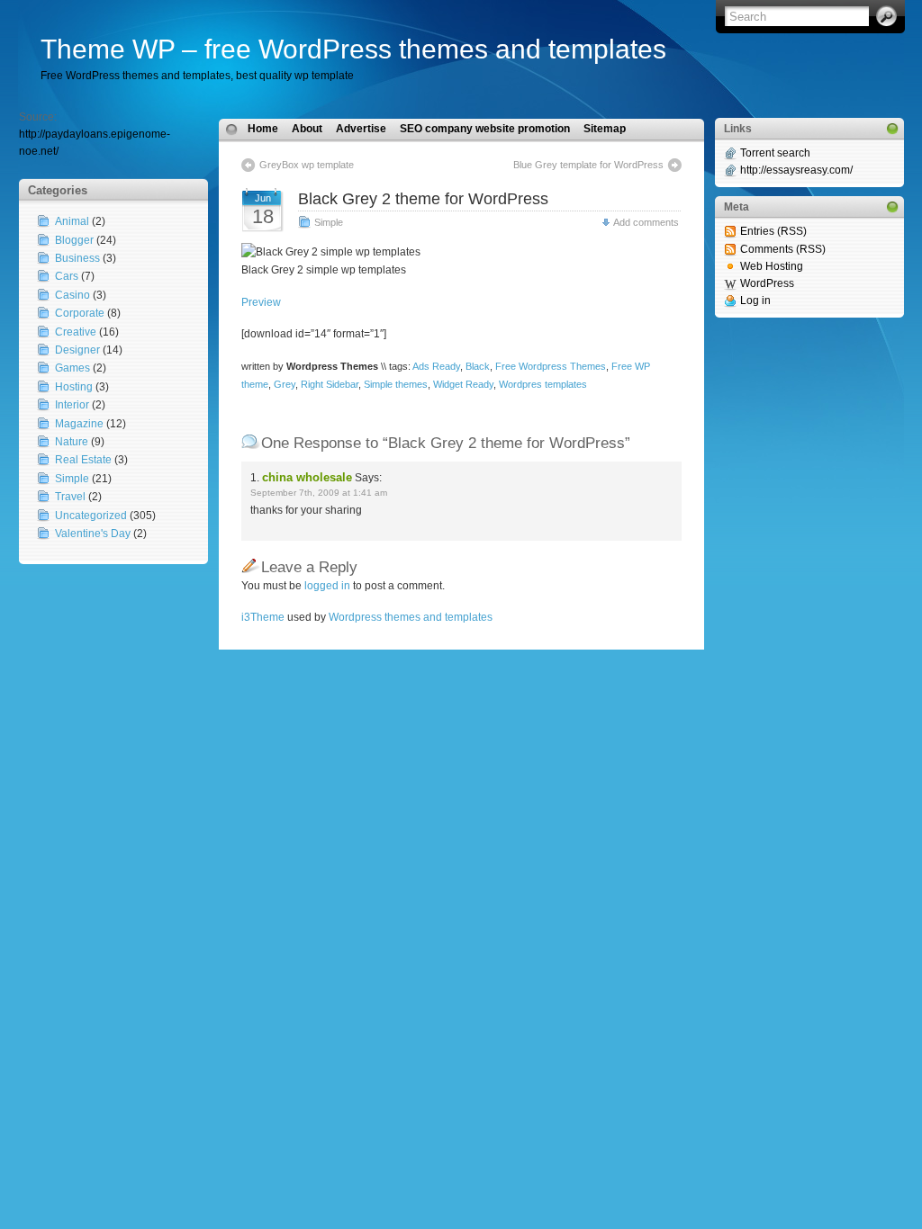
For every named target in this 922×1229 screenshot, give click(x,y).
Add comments (646, 222)
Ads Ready (436, 366)
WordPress (767, 283)
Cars (66, 276)
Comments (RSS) (783, 249)
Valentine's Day (93, 533)
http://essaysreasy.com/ (796, 170)
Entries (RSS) (773, 231)
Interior (72, 405)
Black (478, 366)
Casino (72, 295)
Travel (70, 496)
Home (263, 128)
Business (77, 258)
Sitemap (604, 128)
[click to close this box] (892, 129)
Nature (71, 441)
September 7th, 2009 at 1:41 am (318, 493)
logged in (327, 585)
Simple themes (396, 384)
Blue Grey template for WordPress (588, 164)
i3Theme (263, 617)
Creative (75, 332)
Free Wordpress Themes (550, 366)
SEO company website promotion (485, 128)
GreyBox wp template (306, 164)
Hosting (74, 387)
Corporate (79, 313)
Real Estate (83, 459)
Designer (77, 350)
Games (72, 368)
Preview (261, 302)
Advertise (361, 128)
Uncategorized (91, 515)
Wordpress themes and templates (411, 617)
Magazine (79, 423)
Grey (284, 384)
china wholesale (307, 477)
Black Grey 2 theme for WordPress (423, 199)
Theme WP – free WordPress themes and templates (353, 49)
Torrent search (775, 153)
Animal (72, 221)
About (307, 128)
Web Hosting (771, 266)
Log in (755, 300)
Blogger (74, 240)
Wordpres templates (543, 384)
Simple (72, 478)
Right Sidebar (329, 384)
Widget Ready (463, 384)
